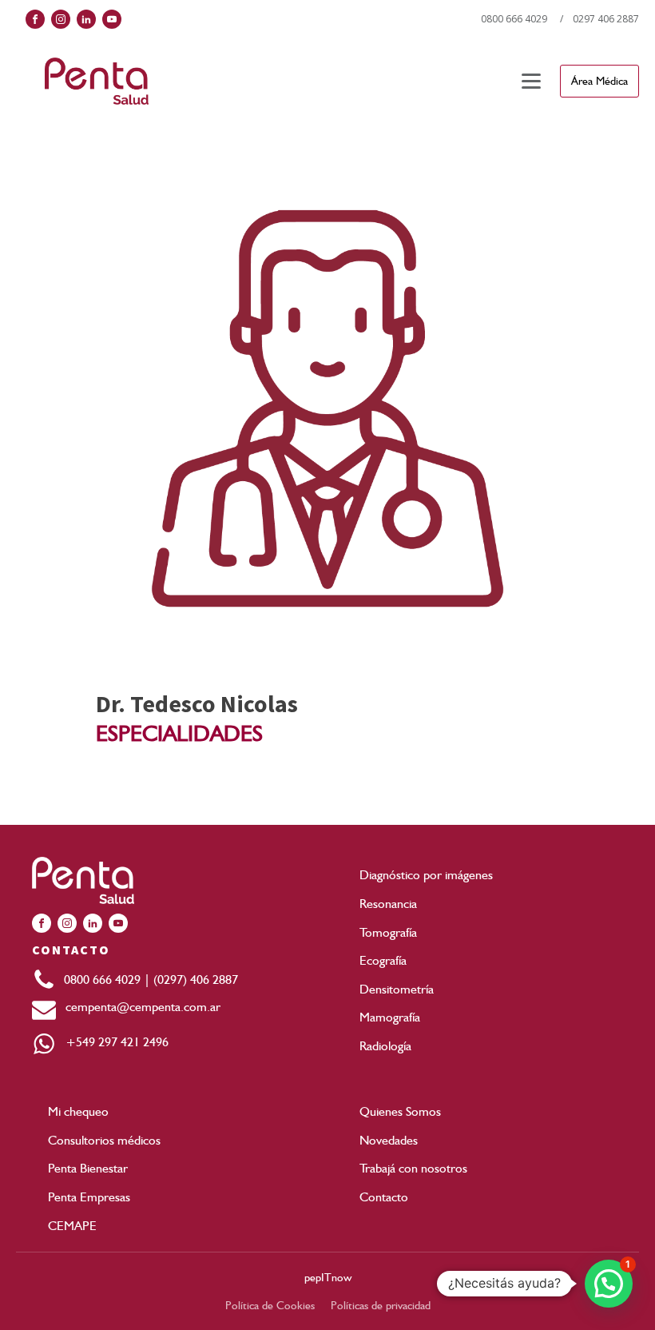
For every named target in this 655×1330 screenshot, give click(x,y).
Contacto (383, 1197)
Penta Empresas (89, 1197)
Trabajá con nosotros (413, 1168)
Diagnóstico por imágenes (426, 874)
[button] (609, 1284)
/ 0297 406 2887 (599, 19)
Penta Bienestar (88, 1168)
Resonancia (388, 903)
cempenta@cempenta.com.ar (138, 1006)
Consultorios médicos (104, 1140)
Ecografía (383, 960)
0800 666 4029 (514, 19)
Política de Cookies (270, 1305)
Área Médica (599, 80)
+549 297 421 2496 (112, 1041)
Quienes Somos (400, 1111)
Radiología (385, 1045)
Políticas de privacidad (381, 1305)
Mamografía (389, 1017)
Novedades (388, 1140)
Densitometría (396, 989)
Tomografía (388, 932)
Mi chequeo (78, 1111)
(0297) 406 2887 (195, 979)
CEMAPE (72, 1225)
